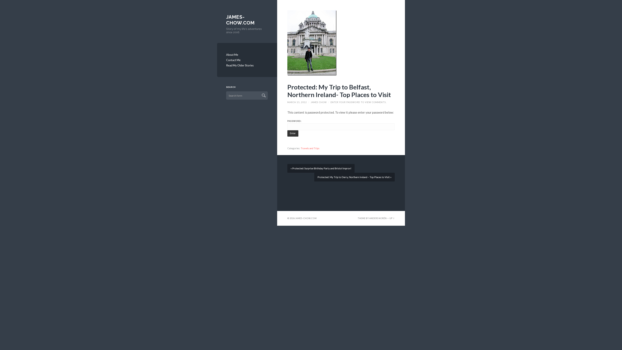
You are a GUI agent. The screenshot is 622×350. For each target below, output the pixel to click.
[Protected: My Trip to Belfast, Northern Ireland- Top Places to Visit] (341, 43)
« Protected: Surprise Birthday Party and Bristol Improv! (321, 168)
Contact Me (233, 60)
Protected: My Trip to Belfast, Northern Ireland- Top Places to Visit (339, 90)
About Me (232, 54)
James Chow (319, 102)
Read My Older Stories (240, 65)
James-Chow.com (240, 20)
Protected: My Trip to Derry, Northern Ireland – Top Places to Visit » (354, 177)
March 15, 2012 (297, 102)
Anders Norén (378, 218)
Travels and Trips (310, 148)
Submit (263, 95)
